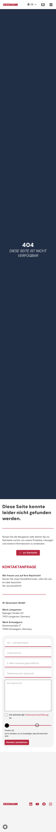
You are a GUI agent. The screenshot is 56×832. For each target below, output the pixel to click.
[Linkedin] (31, 804)
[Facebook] (44, 804)
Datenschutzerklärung (37, 714)
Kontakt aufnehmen (16, 742)
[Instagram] (50, 804)
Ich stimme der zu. (29, 716)
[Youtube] (37, 804)
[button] (32, 4)
